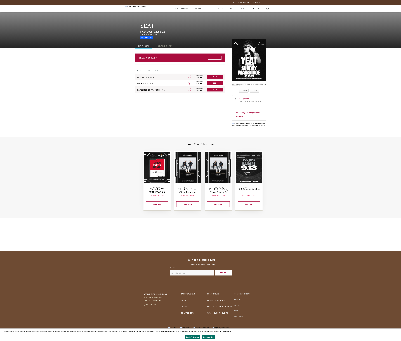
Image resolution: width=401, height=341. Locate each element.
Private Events (258, 2)
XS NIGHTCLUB (213, 294)
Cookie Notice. (226, 331)
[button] (189, 76)
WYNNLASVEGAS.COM (241, 2)
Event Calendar (181, 9)
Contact (237, 299)
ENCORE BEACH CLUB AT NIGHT (219, 307)
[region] (200, 334)
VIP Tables (218, 9)
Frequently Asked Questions (248, 113)
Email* (172, 268)
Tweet (245, 90)
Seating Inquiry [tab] (165, 46)
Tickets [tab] (143, 46)
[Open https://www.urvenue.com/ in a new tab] (249, 124)
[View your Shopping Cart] (274, 8)
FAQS (267, 9)
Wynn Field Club (201, 9)
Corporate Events (242, 294)
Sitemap (237, 305)
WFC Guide (238, 316)
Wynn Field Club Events (217, 313)
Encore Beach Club (216, 300)
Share (255, 90)
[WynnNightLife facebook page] (268, 2)
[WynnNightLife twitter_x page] (271, 2)
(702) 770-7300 (150, 305)
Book (215, 76)
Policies (257, 9)
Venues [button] (242, 9)
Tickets (231, 9)
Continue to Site (208, 337)
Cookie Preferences (192, 337)
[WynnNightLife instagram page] (274, 2)
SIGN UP (223, 273)
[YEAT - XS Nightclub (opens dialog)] (249, 60)
